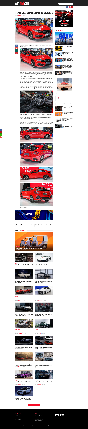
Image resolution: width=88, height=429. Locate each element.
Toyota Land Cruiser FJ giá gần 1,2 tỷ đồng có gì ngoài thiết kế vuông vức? (24, 331)
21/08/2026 (43, 283)
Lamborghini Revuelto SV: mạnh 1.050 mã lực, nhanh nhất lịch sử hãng (43, 315)
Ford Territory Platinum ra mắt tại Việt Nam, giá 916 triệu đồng (43, 415)
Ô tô (35, 296)
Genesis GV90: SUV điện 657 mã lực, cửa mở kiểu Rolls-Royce (23, 282)
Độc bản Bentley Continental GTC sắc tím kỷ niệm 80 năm (23, 382)
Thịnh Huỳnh (40, 417)
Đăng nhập (67, 0)
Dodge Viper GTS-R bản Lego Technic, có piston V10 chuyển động (67, 119)
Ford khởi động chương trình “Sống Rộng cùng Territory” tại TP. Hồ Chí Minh (63, 41)
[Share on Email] (16, 48)
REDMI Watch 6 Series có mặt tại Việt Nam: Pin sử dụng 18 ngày (67, 53)
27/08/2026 (24, 249)
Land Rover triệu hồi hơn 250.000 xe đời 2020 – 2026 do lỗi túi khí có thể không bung (67, 125)
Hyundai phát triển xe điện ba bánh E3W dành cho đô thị (29, 248)
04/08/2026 (23, 366)
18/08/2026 (44, 300)
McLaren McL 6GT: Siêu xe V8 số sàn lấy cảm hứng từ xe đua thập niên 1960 (23, 298)
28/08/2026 (64, 68)
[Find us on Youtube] (72, 7)
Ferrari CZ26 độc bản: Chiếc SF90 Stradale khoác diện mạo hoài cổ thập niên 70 (24, 315)
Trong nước (17, 329)
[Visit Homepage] (22, 3)
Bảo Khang (19, 267)
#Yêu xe (27, 7)
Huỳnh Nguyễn (40, 300)
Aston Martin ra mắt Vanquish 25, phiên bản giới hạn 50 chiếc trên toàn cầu (24, 415)
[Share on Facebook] (16, 46)
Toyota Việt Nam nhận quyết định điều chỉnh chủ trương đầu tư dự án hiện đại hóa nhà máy (67, 60)
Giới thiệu (16, 0)
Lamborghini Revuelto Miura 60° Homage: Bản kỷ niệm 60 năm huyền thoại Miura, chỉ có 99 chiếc (24, 364)
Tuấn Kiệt (19, 15)
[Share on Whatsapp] (16, 50)
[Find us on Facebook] (67, 7)
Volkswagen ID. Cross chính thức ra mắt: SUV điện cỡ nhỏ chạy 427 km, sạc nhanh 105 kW (23, 399)
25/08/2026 (43, 267)
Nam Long (20, 249)
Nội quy (19, 0)
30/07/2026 (23, 384)
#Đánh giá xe (33, 7)
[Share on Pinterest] (16, 53)
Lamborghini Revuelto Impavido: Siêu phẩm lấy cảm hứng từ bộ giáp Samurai (43, 382)
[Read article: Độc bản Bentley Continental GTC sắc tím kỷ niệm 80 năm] (24, 374)
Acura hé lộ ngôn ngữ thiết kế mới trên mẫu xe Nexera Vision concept (43, 282)
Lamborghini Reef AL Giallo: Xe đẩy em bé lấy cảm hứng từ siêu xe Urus (67, 47)
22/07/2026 (44, 417)
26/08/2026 (23, 267)
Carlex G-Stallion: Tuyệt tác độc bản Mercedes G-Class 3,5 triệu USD (24, 265)
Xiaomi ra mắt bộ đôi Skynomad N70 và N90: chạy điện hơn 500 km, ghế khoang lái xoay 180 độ (43, 365)
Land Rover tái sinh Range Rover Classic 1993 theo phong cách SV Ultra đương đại (43, 399)
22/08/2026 (23, 283)
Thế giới (17, 246)
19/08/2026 (23, 300)
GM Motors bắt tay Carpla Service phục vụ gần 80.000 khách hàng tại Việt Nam (67, 66)
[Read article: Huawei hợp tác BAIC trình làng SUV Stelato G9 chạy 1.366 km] (44, 323)
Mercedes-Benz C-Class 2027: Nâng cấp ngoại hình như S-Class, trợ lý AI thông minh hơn (43, 298)
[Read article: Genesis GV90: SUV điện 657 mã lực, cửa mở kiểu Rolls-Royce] (24, 274)
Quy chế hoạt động (23, 0)
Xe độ (16, 263)
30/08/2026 (58, 43)
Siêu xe (36, 263)
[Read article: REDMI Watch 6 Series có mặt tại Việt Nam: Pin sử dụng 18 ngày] (58, 54)
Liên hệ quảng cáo (29, 0)
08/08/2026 (43, 333)
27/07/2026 (43, 384)
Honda (25, 207)
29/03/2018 (24, 15)
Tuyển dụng (34, 0)
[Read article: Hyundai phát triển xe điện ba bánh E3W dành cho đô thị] (34, 241)
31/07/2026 (43, 367)
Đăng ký (72, 0)
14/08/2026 (24, 333)
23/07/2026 (23, 417)
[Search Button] (72, 4)
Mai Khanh (19, 384)
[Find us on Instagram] (70, 7)
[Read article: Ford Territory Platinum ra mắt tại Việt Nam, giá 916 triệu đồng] (44, 407)
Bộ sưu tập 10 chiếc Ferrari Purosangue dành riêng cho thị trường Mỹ (43, 348)
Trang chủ (18, 7)
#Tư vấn (44, 7)
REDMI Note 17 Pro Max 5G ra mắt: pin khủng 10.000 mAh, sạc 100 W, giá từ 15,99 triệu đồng (67, 73)
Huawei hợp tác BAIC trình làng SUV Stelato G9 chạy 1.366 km (43, 331)
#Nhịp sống (39, 7)
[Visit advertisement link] (34, 215)
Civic (22, 207)
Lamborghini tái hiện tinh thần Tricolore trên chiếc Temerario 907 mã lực (43, 265)
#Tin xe (23, 7)
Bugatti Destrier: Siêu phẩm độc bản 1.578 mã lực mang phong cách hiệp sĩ (24, 348)
